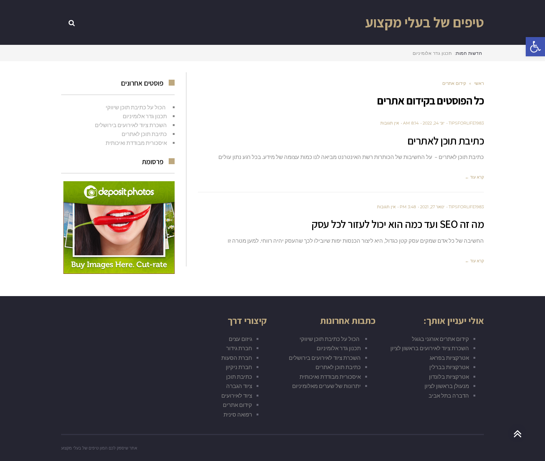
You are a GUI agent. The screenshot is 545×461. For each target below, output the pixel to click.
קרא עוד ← (474, 177)
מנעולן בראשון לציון (447, 385)
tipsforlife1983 (466, 123)
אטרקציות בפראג (449, 357)
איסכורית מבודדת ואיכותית (136, 142)
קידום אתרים (237, 404)
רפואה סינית (238, 414)
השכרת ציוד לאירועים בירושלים (131, 125)
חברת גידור (239, 348)
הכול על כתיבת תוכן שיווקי (136, 107)
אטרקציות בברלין (449, 367)
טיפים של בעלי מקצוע (424, 22)
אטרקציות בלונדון (449, 376)
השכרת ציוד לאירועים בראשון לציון (429, 348)
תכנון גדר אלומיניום (145, 116)
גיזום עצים (240, 338)
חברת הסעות (236, 357)
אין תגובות (389, 123)
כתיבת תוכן (239, 376)
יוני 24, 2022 (434, 123)
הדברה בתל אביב (449, 395)
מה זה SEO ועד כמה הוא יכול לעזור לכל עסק (397, 224)
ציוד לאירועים (236, 395)
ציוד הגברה (239, 385)
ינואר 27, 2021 (432, 206)
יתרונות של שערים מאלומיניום (326, 385)
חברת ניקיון (239, 367)
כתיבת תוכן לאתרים (445, 140)
